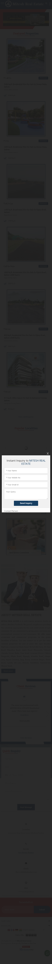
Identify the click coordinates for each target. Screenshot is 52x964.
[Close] (47, 453)
